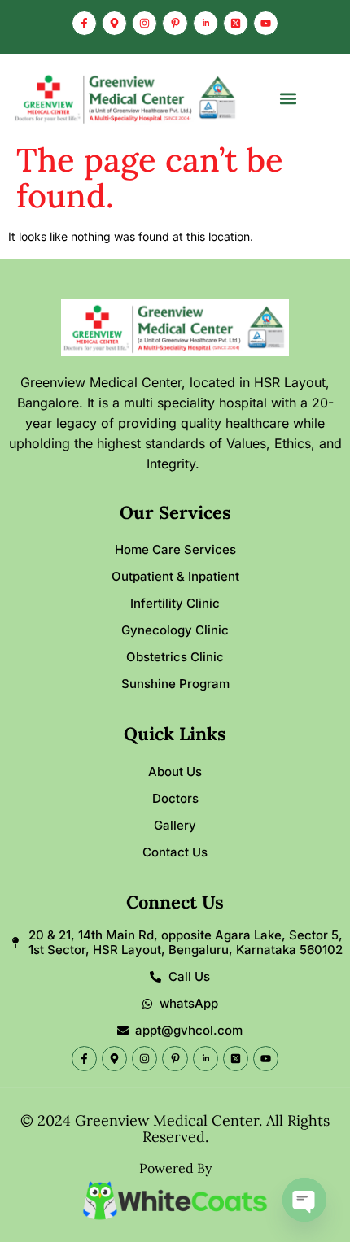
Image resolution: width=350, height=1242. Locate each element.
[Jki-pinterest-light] (174, 23)
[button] (288, 98)
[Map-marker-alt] (114, 23)
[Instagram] (144, 23)
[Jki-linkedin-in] (205, 23)
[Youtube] (265, 23)
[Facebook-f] (84, 23)
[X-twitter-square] (235, 23)
